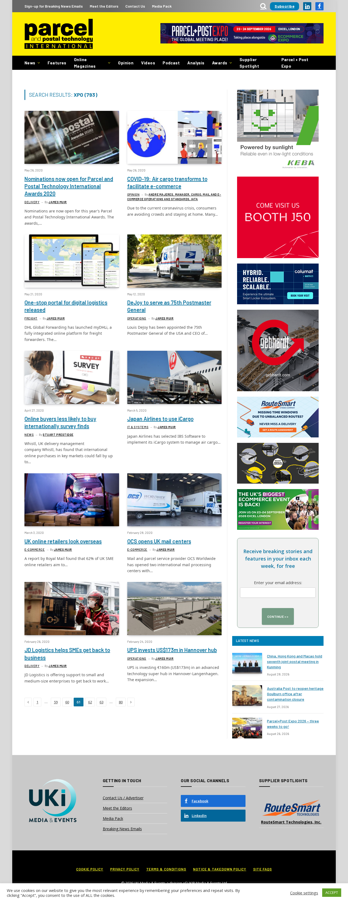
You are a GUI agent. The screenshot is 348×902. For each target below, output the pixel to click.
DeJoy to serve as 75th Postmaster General (169, 306)
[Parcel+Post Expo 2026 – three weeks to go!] (247, 728)
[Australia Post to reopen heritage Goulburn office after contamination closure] (247, 695)
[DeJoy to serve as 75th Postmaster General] (174, 260)
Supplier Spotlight (249, 62)
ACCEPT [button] (331, 892)
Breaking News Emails (122, 828)
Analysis (195, 62)
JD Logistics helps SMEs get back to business (67, 653)
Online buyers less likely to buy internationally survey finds (60, 422)
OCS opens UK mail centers (159, 541)
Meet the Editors (104, 6)
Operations (137, 318)
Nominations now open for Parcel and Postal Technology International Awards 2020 (68, 186)
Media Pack (162, 6)
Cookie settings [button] (304, 892)
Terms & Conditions (166, 869)
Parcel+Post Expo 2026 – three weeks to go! (293, 724)
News (29, 62)
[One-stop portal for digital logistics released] (71, 260)
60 (67, 702)
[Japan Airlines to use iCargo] (174, 377)
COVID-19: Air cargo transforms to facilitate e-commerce (167, 182)
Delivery (31, 202)
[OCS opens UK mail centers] (174, 499)
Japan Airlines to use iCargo (160, 418)
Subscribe (284, 6)
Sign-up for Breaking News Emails (53, 6)
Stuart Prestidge (58, 434)
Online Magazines (85, 62)
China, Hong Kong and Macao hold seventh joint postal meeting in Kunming (294, 661)
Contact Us (135, 6)
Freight (31, 318)
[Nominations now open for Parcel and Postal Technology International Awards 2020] (71, 137)
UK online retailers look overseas (63, 541)
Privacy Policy (124, 869)
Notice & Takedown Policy (219, 869)
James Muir (57, 202)
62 (90, 702)
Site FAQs (262, 869)
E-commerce (34, 549)
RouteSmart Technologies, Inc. (291, 822)
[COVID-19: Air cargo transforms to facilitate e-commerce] (174, 137)
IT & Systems (138, 427)
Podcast (171, 62)
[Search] (263, 6)
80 (121, 702)
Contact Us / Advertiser (123, 797)
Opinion (125, 62)
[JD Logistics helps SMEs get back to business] (71, 608)
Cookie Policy (89, 869)
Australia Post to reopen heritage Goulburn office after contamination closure (295, 693)
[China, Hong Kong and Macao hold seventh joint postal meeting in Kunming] (247, 663)
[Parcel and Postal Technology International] (58, 34)
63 (101, 702)
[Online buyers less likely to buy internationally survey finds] (71, 377)
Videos (148, 62)
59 (56, 702)
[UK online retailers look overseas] (71, 499)
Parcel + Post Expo (295, 62)
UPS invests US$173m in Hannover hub (172, 650)
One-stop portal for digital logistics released (65, 306)
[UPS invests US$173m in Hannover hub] (174, 608)
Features (57, 62)
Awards (219, 62)
